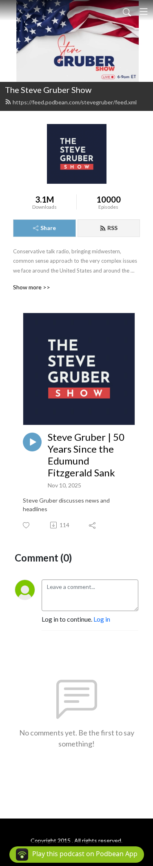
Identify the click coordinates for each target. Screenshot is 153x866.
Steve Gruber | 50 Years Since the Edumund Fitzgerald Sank (86, 454)
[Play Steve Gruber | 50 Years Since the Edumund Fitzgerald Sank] (32, 442)
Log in (101, 619)
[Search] (127, 11)
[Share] (93, 525)
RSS (112, 227)
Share (48, 227)
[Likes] (26, 525)
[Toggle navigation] (143, 11)
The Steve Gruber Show (48, 90)
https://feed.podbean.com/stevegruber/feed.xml (75, 102)
